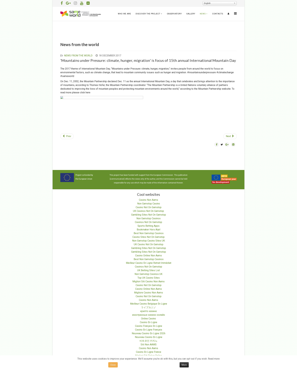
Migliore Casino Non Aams (148, 292)
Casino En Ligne (148, 322)
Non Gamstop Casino (148, 203)
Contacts (217, 14)
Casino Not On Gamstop (148, 207)
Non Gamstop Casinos (148, 218)
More (184, 365)
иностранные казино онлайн (148, 314)
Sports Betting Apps (148, 225)
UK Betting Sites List (148, 270)
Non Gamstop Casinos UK (148, 274)
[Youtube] (81, 3)
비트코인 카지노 (148, 340)
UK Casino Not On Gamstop (148, 244)
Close (113, 365)
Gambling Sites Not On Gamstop (148, 214)
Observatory (174, 14)
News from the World (78, 55)
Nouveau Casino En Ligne (148, 337)
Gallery (190, 14)
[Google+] (68, 3)
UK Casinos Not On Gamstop (148, 211)
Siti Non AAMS (149, 344)
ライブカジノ (148, 307)
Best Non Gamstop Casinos (149, 233)
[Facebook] (62, 3)
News (203, 14)
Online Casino (148, 318)
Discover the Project (148, 14)
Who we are (124, 14)
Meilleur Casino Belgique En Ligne (148, 303)
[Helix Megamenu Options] (235, 13)
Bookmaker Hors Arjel (148, 229)
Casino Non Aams (148, 199)
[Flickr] (88, 3)
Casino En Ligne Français (148, 329)
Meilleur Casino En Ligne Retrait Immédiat (148, 262)
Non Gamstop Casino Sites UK (148, 240)
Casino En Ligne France (148, 351)
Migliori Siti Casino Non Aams (148, 281)
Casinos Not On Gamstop (148, 222)
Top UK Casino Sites (149, 277)
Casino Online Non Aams (148, 255)
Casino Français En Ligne (148, 325)
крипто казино (148, 311)
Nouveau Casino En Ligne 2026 (148, 333)
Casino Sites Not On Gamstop (148, 236)
